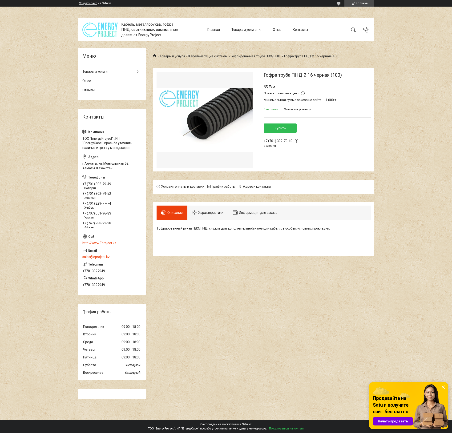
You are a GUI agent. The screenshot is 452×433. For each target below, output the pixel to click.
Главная (213, 30)
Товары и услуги (244, 30)
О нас (277, 30)
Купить (280, 128)
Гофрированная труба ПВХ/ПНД (256, 56)
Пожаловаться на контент (286, 428)
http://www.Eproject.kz (99, 243)
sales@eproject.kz (96, 257)
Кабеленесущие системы (207, 56)
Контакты (300, 30)
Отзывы (88, 90)
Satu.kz (247, 424)
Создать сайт (88, 3)
